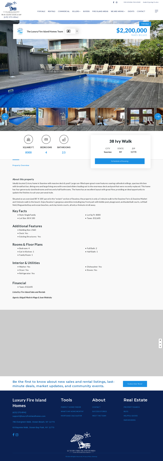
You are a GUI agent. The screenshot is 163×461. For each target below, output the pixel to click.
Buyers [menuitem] (86, 11)
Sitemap (94, 456)
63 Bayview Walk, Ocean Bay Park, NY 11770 (33, 427)
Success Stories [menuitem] (99, 411)
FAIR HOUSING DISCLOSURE (132, 2)
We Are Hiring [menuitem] (117, 11)
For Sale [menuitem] (41, 11)
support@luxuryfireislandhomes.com (29, 416)
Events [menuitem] (131, 11)
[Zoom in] (160, 340)
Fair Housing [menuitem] (130, 420)
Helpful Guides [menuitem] (131, 416)
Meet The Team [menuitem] (99, 416)
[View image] (22, 116)
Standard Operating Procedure (151, 2)
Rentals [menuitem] (51, 11)
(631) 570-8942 (11, 17)
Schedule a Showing (119, 161)
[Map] (81, 343)
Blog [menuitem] (126, 411)
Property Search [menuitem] (132, 407)
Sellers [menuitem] (75, 11)
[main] (81, 198)
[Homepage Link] (11, 7)
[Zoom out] (160, 343)
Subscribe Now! (135, 384)
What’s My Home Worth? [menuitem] (72, 411)
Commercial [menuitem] (64, 11)
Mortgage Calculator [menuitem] (71, 416)
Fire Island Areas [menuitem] (100, 11)
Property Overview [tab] (21, 165)
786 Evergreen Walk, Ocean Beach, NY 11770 (34, 422)
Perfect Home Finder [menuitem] (71, 407)
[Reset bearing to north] (160, 346)
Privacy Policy (87, 456)
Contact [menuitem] (141, 11)
